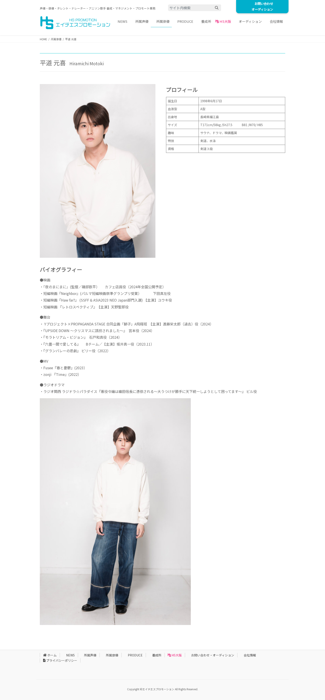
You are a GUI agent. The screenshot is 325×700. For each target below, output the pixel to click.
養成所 (156, 655)
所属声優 (90, 655)
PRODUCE (135, 655)
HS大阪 (177, 655)
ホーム (52, 655)
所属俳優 (112, 655)
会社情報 (250, 655)
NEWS (70, 655)
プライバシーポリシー (61, 660)
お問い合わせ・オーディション (212, 655)
